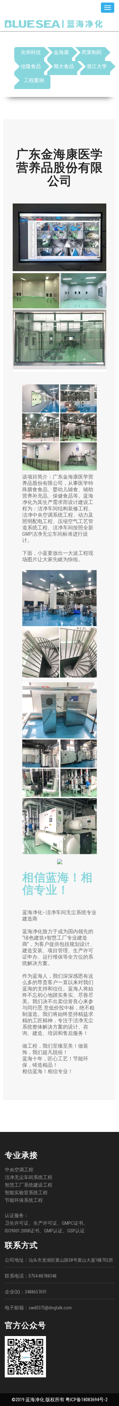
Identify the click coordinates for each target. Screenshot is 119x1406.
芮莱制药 (92, 52)
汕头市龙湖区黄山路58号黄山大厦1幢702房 (71, 1260)
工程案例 (34, 80)
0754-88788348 (42, 1275)
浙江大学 (97, 66)
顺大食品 (64, 66)
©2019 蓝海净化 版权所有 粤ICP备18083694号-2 (60, 1400)
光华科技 (31, 52)
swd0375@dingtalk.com (50, 1307)
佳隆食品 (31, 66)
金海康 (61, 52)
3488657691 (36, 1291)
